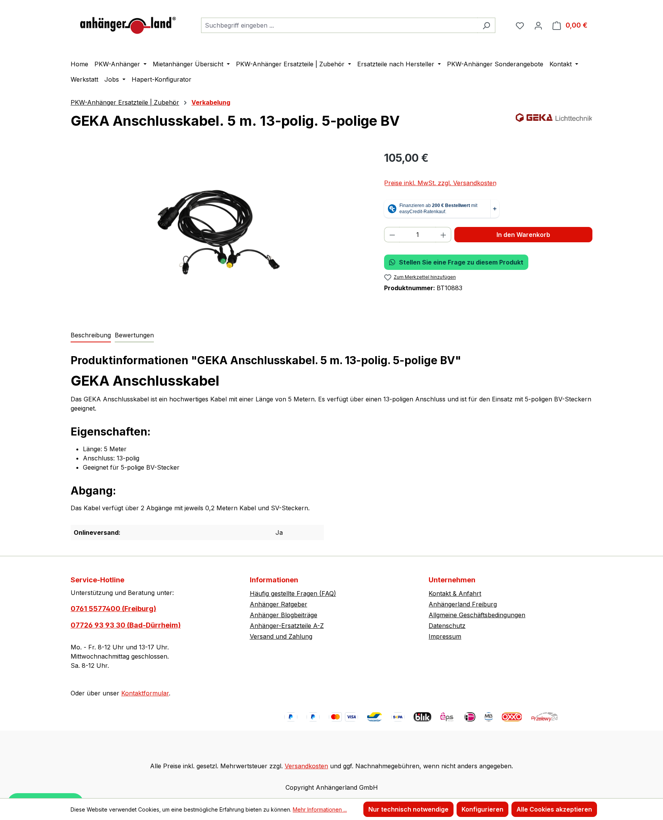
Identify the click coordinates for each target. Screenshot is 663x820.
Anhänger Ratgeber (278, 604)
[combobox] (339, 25)
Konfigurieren (482, 809)
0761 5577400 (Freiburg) (113, 609)
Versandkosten (306, 766)
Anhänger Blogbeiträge (283, 615)
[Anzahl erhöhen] (443, 234)
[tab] (91, 335)
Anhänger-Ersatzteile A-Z (287, 625)
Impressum (445, 636)
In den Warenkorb (523, 234)
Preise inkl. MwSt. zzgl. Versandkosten (440, 183)
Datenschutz (447, 625)
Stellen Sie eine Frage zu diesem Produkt (461, 262)
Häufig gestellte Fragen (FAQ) (293, 593)
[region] (219, 232)
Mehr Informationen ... (320, 809)
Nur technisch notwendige (408, 809)
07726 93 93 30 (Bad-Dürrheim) (126, 625)
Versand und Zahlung (281, 636)
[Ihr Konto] (538, 25)
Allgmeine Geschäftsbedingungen (477, 615)
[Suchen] (486, 25)
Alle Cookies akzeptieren (554, 809)
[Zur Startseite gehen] (128, 23)
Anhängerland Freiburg (463, 604)
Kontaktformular (145, 693)
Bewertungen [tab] (134, 335)
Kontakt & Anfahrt (455, 593)
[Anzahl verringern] (392, 234)
